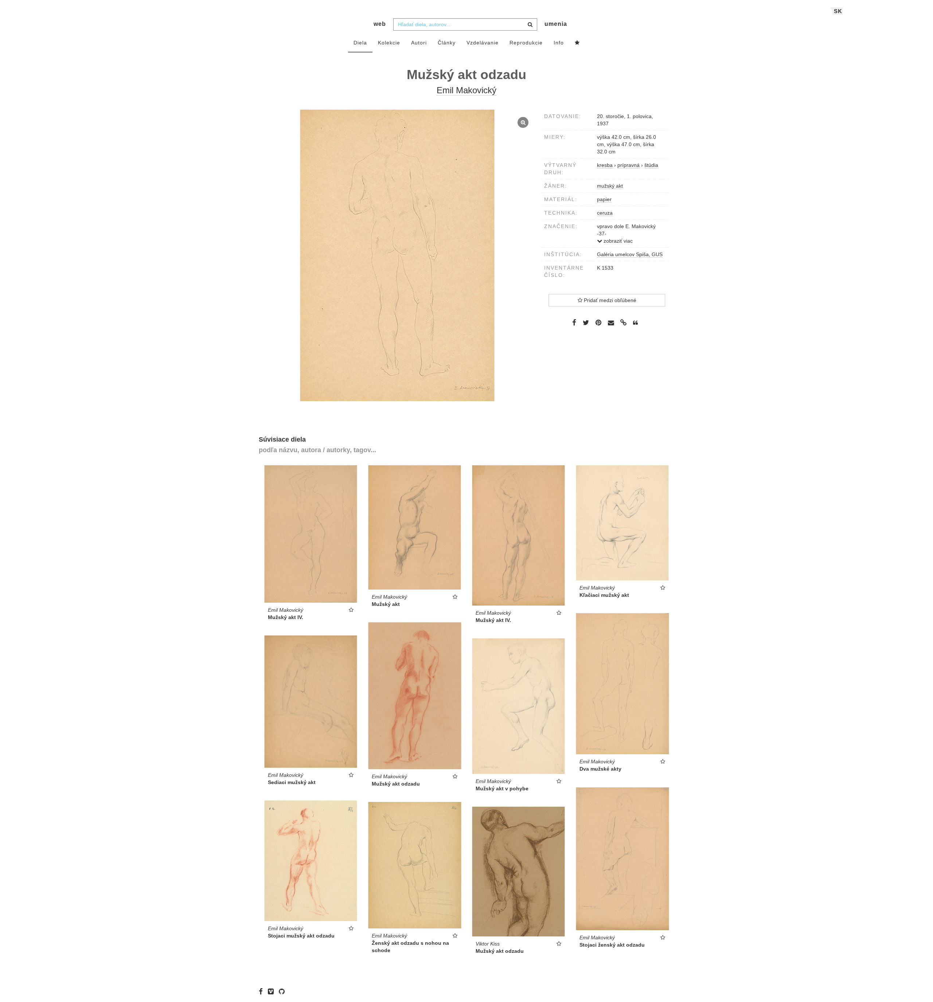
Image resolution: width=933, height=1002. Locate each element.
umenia (555, 24)
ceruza (605, 213)
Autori (419, 43)
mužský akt (610, 186)
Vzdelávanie (482, 43)
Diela (360, 43)
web (380, 24)
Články (447, 43)
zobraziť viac (617, 241)
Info (559, 43)
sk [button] (838, 11)
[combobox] (465, 24)
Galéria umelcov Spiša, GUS (630, 254)
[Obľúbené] (577, 43)
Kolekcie (389, 43)
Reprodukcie (526, 43)
